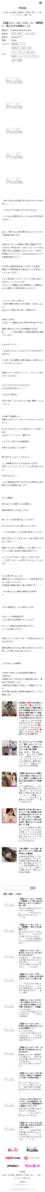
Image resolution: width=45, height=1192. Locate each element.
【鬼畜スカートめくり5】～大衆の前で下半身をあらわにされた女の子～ (30, 1049)
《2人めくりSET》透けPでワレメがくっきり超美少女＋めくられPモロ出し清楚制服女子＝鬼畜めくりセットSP (31, 1102)
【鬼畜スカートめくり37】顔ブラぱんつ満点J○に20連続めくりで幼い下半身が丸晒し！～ (30, 1076)
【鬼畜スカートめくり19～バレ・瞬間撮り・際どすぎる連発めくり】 (22, 24)
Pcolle (22, 8)
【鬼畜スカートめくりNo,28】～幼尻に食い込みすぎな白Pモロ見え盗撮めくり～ (31, 1125)
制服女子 (15, 48)
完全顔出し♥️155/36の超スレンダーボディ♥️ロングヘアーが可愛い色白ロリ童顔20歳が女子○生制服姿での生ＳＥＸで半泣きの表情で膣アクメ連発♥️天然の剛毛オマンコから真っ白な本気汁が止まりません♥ (30, 710)
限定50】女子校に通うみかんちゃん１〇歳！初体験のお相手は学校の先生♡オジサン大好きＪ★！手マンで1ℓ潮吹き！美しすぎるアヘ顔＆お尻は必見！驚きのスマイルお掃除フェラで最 (30, 817)
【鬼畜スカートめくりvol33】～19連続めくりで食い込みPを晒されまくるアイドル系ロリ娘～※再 (31, 902)
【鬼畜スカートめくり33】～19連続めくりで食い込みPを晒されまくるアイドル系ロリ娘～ (31, 977)
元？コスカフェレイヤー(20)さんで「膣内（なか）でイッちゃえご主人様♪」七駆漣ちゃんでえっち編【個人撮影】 (31, 745)
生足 (29, 48)
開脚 (20, 60)
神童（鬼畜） (17, 34)
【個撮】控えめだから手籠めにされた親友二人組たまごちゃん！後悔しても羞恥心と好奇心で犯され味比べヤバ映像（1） (30, 778)
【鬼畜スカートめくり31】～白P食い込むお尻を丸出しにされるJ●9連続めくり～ (31, 1026)
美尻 (14, 60)
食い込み (31, 52)
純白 (23, 48)
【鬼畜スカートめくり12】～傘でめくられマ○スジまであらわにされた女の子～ (30, 952)
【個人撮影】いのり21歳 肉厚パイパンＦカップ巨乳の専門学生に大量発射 (30, 851)
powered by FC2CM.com (26, 1189)
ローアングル (25, 56)
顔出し (36, 56)
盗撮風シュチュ (18, 44)
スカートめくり (18, 52)
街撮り (15, 56)
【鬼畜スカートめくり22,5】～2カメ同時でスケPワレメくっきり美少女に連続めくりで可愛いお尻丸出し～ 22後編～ (30, 1003)
